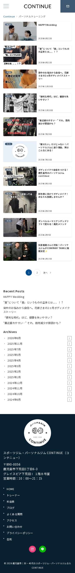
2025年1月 (39, 377)
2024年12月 (39, 383)
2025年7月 (39, 349)
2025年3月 (39, 366)
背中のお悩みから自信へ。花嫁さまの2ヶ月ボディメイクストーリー (36, 310)
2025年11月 (39, 344)
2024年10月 (39, 394)
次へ (45, 272)
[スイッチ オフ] (67, 6)
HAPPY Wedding (13, 297)
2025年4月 (39, 360)
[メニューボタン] (6, 6)
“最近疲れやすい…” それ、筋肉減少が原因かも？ (32, 323)
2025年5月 (39, 355)
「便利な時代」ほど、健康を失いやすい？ (27, 317)
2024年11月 (39, 388)
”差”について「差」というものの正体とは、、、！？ (33, 302)
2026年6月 (39, 338)
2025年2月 (39, 371)
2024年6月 (39, 399)
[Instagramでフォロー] (32, 549)
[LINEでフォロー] (42, 549)
